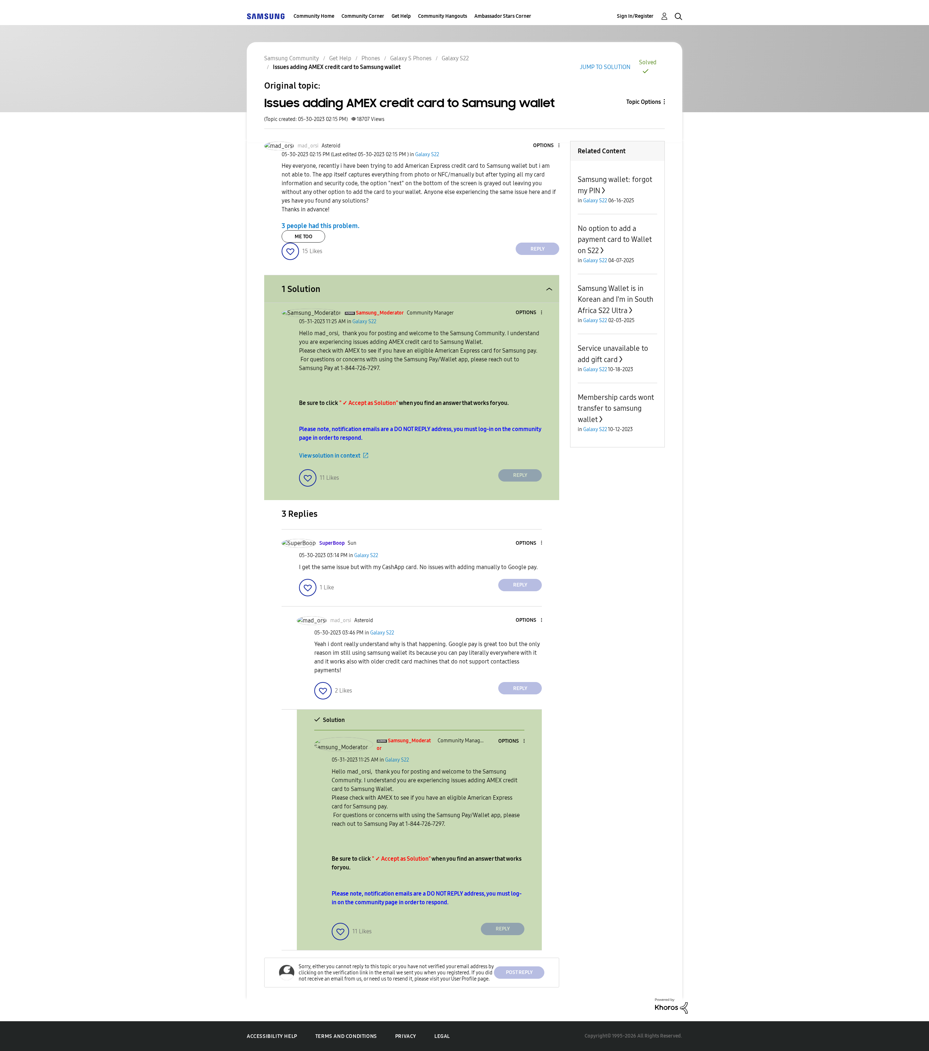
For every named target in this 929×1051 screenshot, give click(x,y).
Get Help (401, 16)
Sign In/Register (635, 16)
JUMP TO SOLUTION (605, 67)
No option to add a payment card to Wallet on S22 (615, 239)
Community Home (314, 16)
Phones (370, 58)
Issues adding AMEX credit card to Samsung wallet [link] (337, 67)
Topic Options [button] (643, 101)
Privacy (405, 1036)
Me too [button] (303, 237)
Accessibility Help (272, 1036)
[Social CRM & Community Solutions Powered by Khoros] (671, 1005)
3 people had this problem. (321, 226)
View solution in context (329, 455)
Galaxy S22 (455, 58)
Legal (442, 1036)
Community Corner (362, 16)
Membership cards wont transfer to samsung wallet (616, 408)
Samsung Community (291, 58)
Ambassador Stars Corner (502, 16)
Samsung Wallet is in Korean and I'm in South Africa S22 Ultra (615, 299)
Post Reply (519, 972)
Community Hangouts (442, 16)
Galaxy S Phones (410, 58)
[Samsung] (266, 16)
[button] (547, 145)
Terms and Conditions (346, 1036)
